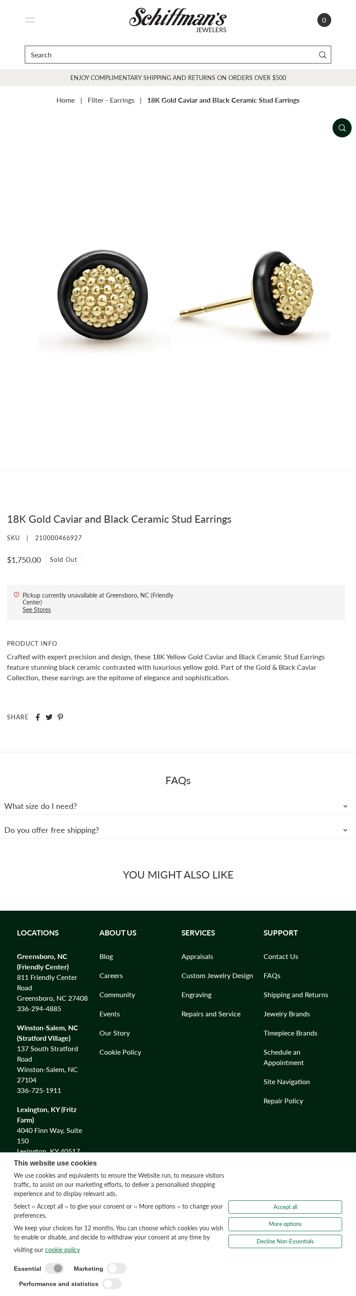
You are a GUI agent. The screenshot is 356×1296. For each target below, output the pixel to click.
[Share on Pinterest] (60, 717)
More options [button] (285, 1223)
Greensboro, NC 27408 (52, 998)
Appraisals (197, 956)
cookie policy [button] (62, 1249)
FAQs (272, 975)
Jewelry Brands (287, 1013)
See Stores (37, 609)
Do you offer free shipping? (51, 830)
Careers (111, 975)
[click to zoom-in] (342, 127)
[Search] (323, 54)
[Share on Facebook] (37, 717)
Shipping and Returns (296, 994)
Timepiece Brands (290, 1033)
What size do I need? (40, 806)
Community (117, 994)
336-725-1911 (39, 1090)
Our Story (114, 1033)
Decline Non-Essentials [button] (285, 1241)
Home (65, 100)
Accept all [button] (285, 1206)
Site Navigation (287, 1081)
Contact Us (281, 956)
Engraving (196, 994)
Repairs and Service (211, 1013)
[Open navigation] (30, 20)
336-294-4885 (39, 1008)
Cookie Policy (120, 1052)
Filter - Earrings (111, 100)
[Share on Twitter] (49, 717)
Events (109, 1013)
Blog (106, 956)
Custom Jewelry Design (217, 975)
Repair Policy (283, 1100)
